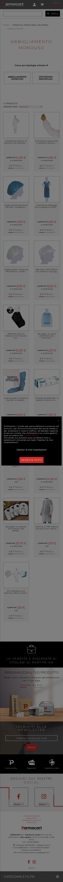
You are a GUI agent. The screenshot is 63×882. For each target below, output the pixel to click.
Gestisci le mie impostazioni (32, 450)
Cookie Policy (31, 435)
